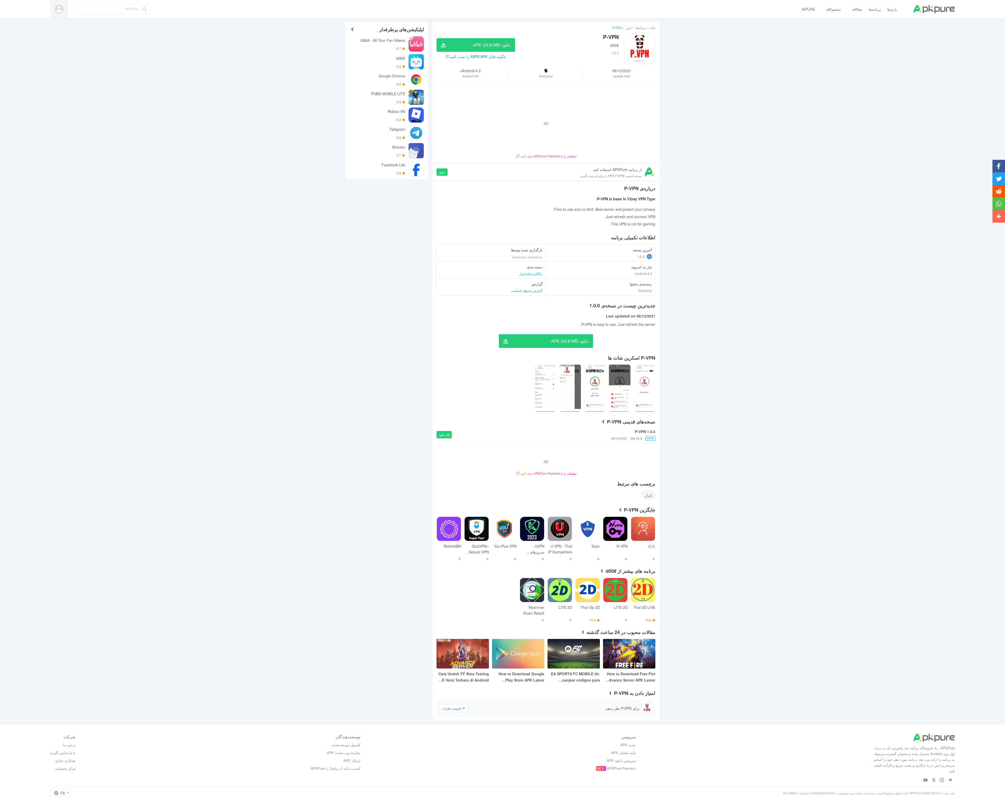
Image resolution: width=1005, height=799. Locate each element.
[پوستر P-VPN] (644, 388)
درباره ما (69, 744)
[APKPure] (934, 9)
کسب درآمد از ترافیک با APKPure (335, 768)
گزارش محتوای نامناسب (527, 290)
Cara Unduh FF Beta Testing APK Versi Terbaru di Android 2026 (463, 677)
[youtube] (925, 780)
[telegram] (950, 780)
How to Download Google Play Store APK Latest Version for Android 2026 (521, 677)
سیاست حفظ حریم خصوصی (855, 793)
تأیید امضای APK (623, 752)
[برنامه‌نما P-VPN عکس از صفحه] (619, 388)
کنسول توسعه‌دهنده (346, 744)
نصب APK (628, 744)
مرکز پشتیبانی (65, 768)
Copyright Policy (823, 793)
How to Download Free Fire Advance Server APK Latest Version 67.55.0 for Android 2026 (630, 677)
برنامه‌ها (641, 27)
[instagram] (942, 780)
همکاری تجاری (65, 760)
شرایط (804, 793)
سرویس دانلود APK (621, 760)
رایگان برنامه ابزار (531, 273)
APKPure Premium (621, 768)
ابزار (629, 27)
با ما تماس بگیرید (62, 752)
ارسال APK (351, 760)
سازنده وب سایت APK (343, 752)
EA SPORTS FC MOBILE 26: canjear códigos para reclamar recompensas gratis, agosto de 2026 (575, 677)
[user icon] (59, 9)
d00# (614, 45)
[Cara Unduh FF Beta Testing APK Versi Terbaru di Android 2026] (463, 653)
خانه (652, 27)
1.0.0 (641, 256)
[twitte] (933, 780)
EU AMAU (790, 793)
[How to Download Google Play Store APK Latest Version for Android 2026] (518, 653)
